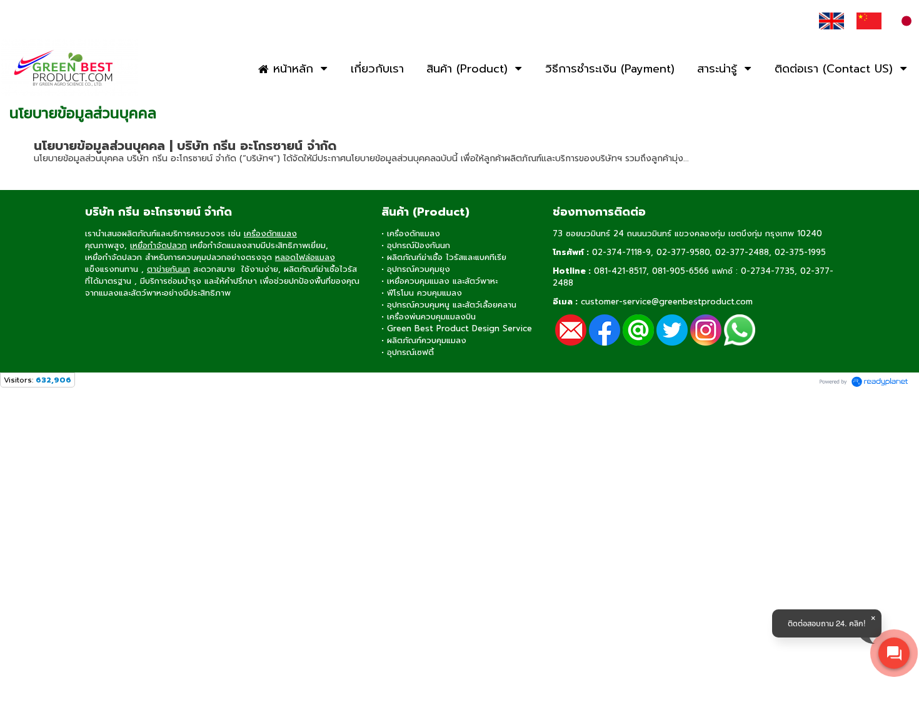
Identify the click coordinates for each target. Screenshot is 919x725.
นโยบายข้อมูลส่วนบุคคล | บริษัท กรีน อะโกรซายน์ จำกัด (185, 145)
